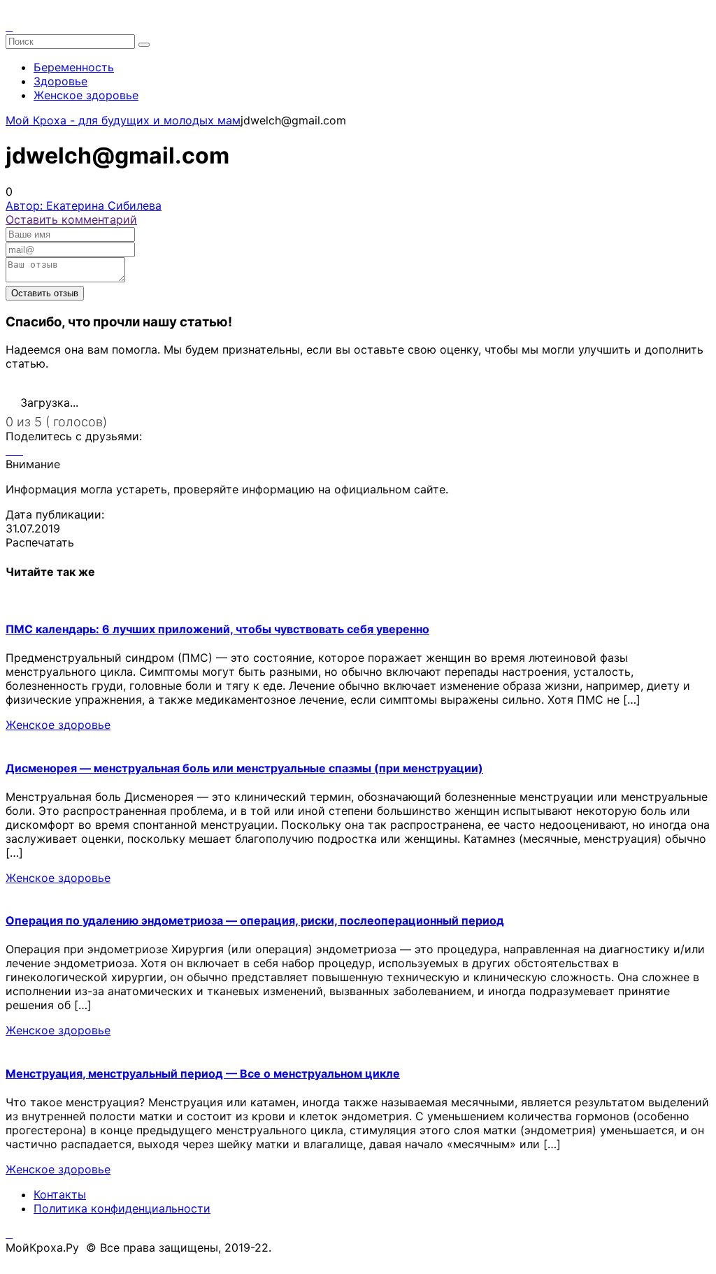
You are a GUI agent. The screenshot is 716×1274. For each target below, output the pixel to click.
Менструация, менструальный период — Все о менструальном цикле (203, 1073)
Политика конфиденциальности (122, 1208)
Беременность (74, 67)
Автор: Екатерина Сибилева (84, 205)
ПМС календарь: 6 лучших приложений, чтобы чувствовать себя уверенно (217, 629)
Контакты (60, 1194)
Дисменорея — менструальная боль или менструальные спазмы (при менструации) (244, 768)
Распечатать (40, 542)
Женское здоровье (86, 95)
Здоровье (60, 81)
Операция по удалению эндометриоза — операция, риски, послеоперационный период (255, 920)
